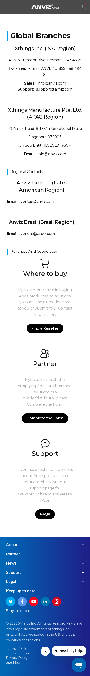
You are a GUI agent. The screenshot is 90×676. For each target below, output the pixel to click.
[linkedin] (45, 601)
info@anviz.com (52, 83)
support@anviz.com (54, 89)
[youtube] (33, 601)
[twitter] (10, 601)
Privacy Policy (17, 658)
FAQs (45, 514)
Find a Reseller (45, 328)
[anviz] (45, 7)
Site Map (13, 662)
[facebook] (22, 601)
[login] (83, 7)
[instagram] (56, 601)
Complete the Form (45, 418)
